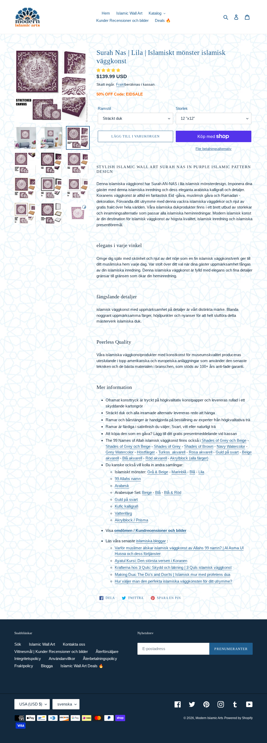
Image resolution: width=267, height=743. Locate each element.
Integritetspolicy (27, 658)
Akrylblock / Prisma (131, 520)
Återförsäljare (107, 651)
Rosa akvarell (200, 452)
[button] (108, 70)
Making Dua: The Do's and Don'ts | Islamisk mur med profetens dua (172, 574)
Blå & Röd (172, 492)
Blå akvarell (132, 458)
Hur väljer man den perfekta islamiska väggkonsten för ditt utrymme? (173, 581)
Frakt (120, 84)
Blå (192, 472)
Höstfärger (146, 452)
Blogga (47, 666)
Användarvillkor (62, 658)
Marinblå (179, 472)
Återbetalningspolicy (100, 658)
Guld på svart (227, 452)
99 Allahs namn (128, 478)
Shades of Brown (198, 446)
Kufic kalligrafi (126, 506)
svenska (64, 704)
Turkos (165, 452)
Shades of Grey (167, 446)
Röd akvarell (156, 458)
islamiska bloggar (151, 541)
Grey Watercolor (120, 452)
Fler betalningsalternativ (214, 149)
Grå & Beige (157, 472)
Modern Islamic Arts (209, 718)
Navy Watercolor (231, 446)
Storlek (182, 108)
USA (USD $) (30, 704)
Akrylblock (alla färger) (189, 458)
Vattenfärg (123, 513)
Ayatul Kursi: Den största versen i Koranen (151, 560)
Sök (17, 644)
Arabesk (122, 485)
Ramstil (104, 108)
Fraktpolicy (23, 666)
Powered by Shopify (238, 718)
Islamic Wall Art (42, 644)
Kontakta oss (74, 644)
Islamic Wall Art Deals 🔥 (82, 666)
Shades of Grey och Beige (224, 440)
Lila (201, 472)
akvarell (178, 452)
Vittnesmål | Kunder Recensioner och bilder (51, 651)
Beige (147, 492)
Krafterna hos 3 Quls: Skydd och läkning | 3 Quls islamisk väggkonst (173, 567)
